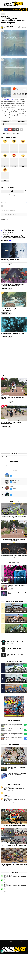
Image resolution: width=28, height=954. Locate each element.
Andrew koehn (14, 474)
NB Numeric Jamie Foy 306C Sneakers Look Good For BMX (14, 794)
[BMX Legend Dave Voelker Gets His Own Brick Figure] (14, 574)
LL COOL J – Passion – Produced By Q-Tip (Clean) (17, 768)
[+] (18, 214)
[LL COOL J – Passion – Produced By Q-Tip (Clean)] (4, 769)
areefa (3, 133)
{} (16, 214)
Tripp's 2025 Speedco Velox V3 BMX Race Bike (16, 631)
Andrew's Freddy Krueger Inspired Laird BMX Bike (16, 681)
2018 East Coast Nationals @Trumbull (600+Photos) (12, 398)
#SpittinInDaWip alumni (7, 99)
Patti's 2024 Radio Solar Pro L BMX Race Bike (16, 691)
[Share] (14, 71)
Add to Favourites (20, 121)
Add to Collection (9, 123)
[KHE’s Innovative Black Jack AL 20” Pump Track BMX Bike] (14, 548)
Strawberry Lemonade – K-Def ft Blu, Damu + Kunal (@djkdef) (17, 773)
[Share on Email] (17, 129)
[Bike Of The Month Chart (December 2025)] (14, 836)
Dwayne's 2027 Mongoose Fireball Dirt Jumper (16, 621)
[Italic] (3, 214)
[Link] (15, 214)
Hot (2, 406)
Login (26, 202)
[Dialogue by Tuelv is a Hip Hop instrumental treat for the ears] (14, 250)
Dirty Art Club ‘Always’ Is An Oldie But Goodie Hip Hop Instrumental (12, 285)
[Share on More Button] (21, 129)
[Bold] (2, 214)
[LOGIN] (26, 9)
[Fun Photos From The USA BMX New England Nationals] (14, 413)
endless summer (11, 133)
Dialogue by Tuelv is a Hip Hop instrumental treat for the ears (10, 260)
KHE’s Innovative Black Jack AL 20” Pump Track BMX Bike (14, 556)
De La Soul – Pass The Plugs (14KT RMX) (13, 334)
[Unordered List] (10, 214)
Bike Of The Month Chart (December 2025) (14, 845)
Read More (4, 264)
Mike (5, 884)
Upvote (12, 191)
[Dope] (2, 293)
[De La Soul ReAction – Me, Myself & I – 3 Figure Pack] (4, 587)
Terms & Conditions (10, 944)
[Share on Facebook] (6, 129)
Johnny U (19, 133)
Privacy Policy (19, 944)
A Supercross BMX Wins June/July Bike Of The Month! (14, 865)
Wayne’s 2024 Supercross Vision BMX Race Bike (14, 516)
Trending (2, 378)
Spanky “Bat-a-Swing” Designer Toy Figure (17, 592)
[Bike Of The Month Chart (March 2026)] (14, 816)
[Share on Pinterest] (10, 129)
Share (2, 31)
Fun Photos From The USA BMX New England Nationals (11, 423)
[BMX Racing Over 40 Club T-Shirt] (3, 655)
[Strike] (7, 214)
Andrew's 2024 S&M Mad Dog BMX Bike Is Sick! (16, 611)
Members (15, 9)
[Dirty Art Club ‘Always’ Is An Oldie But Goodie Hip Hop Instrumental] (14, 275)
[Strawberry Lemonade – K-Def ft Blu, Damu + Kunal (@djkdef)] (4, 776)
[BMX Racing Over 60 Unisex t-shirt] (3, 642)
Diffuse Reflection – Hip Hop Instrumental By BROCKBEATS (13, 309)
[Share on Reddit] (13, 129)
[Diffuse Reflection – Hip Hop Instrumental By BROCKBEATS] (14, 299)
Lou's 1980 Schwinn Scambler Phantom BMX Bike (13, 737)
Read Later (6, 121)
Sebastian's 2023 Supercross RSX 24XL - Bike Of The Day (16, 671)
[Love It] (5, 406)
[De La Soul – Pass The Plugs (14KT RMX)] (14, 324)
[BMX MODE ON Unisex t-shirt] (3, 649)
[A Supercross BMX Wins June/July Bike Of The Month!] (14, 855)
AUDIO (10, 241)
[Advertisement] (14, 357)
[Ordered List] (8, 214)
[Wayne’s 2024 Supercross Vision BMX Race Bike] (14, 509)
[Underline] (5, 214)
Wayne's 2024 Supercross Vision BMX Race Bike (13, 724)
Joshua (12, 486)
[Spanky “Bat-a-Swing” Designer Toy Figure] (4, 593)
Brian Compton (14, 480)
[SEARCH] (20, 9)
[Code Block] (13, 214)
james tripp (13, 493)
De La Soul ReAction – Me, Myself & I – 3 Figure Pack (17, 586)
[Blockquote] (12, 214)
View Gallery (5, 402)
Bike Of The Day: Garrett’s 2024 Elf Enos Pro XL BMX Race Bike (15, 800)
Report (22, 123)
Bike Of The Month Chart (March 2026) (13, 826)
